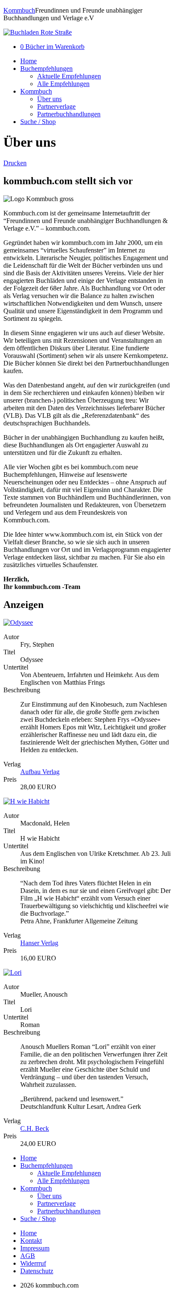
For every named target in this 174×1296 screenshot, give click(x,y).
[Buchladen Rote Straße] (37, 32)
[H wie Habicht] (26, 801)
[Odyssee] (18, 622)
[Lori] (12, 972)
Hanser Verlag (39, 942)
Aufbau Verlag (40, 771)
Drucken (15, 163)
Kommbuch (19, 10)
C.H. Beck (34, 1128)
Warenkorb (52, 46)
